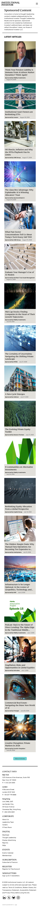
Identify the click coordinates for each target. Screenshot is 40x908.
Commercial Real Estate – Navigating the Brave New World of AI (20, 705)
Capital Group (18, 512)
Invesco (16, 117)
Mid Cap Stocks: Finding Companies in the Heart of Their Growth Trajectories (20, 314)
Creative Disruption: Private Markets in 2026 (17, 744)
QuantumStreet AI (19, 198)
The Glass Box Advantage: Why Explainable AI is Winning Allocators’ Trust (19, 192)
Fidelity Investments (20, 78)
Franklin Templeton (19, 748)
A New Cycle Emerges (15, 394)
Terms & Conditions (15, 887)
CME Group (17, 157)
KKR (15, 592)
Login (15, 904)
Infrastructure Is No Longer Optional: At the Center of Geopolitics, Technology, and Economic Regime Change (18, 588)
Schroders (17, 670)
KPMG (15, 362)
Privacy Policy (10, 893)
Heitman (16, 397)
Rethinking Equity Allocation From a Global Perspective (18, 507)
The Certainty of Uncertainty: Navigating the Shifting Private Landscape (19, 356)
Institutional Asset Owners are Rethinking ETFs (19, 113)
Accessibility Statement (28, 890)
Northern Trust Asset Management (24, 277)
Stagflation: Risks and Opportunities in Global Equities (20, 666)
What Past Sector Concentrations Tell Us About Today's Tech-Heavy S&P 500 (18, 234)
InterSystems (18, 552)
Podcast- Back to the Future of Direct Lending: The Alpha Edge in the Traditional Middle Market (19, 629)
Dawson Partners (19, 434)
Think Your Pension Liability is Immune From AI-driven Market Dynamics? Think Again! (19, 72)
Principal (16, 711)
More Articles (20, 759)
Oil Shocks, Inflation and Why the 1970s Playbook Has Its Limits (19, 152)
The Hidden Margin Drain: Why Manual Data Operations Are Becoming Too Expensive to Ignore (19, 548)
